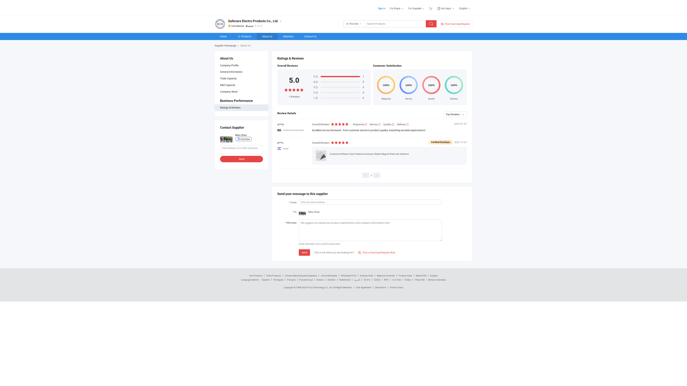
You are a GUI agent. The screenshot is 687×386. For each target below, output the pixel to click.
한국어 (367, 279)
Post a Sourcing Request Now (376, 252)
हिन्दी (386, 279)
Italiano (320, 279)
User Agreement (363, 287)
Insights (434, 275)
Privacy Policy (396, 287)
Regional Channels (386, 275)
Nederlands (344, 279)
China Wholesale (329, 275)
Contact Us (310, 36)
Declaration (380, 287)
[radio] (286, 89)
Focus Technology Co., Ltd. (320, 287)
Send (241, 159)
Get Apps (446, 8)
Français (291, 279)
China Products (273, 275)
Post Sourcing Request (457, 24)
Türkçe (408, 279)
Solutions (288, 36)
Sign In (381, 8)
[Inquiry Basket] (431, 8)
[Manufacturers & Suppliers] (238, 7)
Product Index (405, 275)
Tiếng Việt (420, 279)
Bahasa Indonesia (437, 279)
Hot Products (255, 275)
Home (223, 36)
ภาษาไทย (396, 279)
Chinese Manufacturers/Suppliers (301, 275)
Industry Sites (366, 275)
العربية (357, 279)
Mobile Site (421, 275)
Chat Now (245, 139)
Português (278, 279)
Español (266, 279)
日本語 (377, 279)
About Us (267, 36)
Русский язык (306, 279)
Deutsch (331, 279)
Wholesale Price (348, 275)
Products (246, 36)
